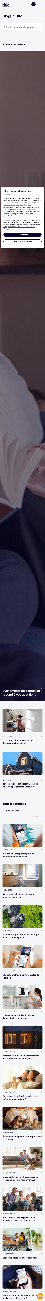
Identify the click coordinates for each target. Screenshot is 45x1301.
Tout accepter (22, 235)
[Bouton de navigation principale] (40, 4)
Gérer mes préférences (22, 241)
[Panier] (33, 4)
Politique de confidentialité (13, 227)
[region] (22, 217)
